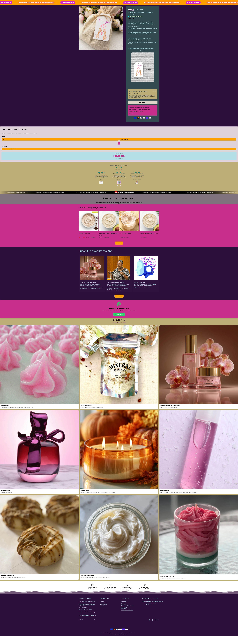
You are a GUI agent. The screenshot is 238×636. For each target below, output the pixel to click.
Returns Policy (103, 604)
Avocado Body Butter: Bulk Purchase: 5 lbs (108, 234)
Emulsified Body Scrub (125, 233)
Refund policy (121, 632)
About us (102, 601)
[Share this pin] (77, 327)
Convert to (4, 146)
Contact (102, 605)
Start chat (120, 314)
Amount (3, 136)
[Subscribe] (94, 619)
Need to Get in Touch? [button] (150, 599)
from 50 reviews (119, 169)
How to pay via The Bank (127, 610)
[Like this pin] (74, 327)
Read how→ (225, 632)
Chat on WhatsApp (47, 2)
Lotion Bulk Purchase (84, 233)
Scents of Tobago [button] (85, 599)
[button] (118, 185)
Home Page (123, 601)
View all (119, 243)
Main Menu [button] (125, 599)
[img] (119, 167)
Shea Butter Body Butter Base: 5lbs (149, 233)
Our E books (124, 607)
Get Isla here (119, 296)
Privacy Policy (103, 603)
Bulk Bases (123, 608)
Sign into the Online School (127, 605)
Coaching (123, 604)
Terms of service (135, 632)
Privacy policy (127, 632)
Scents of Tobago (106, 632)
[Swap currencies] (119, 143)
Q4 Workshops (124, 603)
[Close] (234, 616)
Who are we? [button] (104, 599)
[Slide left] (153, 91)
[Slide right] (155, 91)
